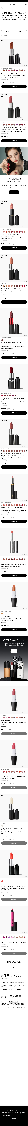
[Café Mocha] (6, 125)
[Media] (25, 717)
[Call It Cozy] (6, 286)
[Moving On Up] (14, 232)
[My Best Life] (6, 232)
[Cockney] (14, 70)
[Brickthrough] (17, 232)
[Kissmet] (2, 881)
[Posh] (25, 559)
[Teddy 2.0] (12, 772)
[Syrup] (25, 70)
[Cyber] (14, 717)
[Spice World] (12, 505)
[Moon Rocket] (22, 937)
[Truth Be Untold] (14, 286)
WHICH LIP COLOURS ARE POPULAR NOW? (11, 997)
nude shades (20, 1007)
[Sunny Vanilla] (20, 70)
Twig (2, 986)
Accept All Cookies (14, 1123)
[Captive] (9, 717)
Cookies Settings (14, 1118)
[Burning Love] (25, 772)
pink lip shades (13, 1001)
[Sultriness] (22, 232)
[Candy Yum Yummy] (4, 937)
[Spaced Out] (12, 937)
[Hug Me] (12, 70)
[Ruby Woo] (22, 125)
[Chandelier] (20, 937)
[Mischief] (17, 559)
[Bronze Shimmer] (2, 613)
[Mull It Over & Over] (4, 559)
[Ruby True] (22, 559)
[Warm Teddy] (12, 451)
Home (2, 25)
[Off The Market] (9, 232)
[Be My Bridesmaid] (4, 232)
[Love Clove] (9, 505)
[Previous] (1, 70)
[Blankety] (12, 286)
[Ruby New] (20, 232)
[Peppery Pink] (14, 505)
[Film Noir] (22, 717)
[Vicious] (9, 559)
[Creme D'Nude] (4, 286)
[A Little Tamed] (4, 772)
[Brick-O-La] (10, 396)
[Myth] (9, 286)
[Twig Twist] (4, 125)
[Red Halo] (25, 937)
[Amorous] (4, 717)
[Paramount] (20, 286)
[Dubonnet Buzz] (12, 232)
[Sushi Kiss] (17, 717)
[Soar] (17, 451)
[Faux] (20, 717)
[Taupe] (9, 451)
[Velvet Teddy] (12, 125)
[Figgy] (17, 70)
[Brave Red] (22, 286)
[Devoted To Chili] (4, 505)
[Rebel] (13, 396)
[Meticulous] (6, 559)
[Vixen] (20, 559)
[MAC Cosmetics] (14, 4)
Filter (7, 31)
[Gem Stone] (17, 937)
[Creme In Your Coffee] (8, 396)
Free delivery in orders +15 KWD (14, 1)
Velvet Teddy (18, 984)
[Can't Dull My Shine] (4, 70)
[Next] (26, 70)
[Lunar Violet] (9, 937)
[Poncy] (12, 559)
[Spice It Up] (6, 70)
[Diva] (20, 125)
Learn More (13, 967)
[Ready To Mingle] (25, 232)
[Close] (26, 1108)
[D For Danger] (25, 125)
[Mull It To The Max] (6, 451)
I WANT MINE (14, 192)
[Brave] (6, 717)
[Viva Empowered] (2, 340)
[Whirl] (14, 451)
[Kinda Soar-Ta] (14, 772)
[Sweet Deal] (22, 451)
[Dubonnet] (5, 396)
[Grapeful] (6, 937)
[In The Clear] (2, 826)
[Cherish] (12, 717)
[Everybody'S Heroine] (17, 125)
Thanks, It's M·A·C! (6, 1004)
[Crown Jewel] (14, 937)
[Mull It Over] (25, 505)
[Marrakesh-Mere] (20, 505)
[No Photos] (9, 70)
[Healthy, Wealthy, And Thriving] (17, 772)
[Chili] (9, 125)
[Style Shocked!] (20, 772)
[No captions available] (14, 658)
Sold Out (14, 733)
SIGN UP (14, 651)
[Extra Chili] (14, 559)
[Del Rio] (17, 286)
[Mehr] (14, 125)
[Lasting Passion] (6, 772)
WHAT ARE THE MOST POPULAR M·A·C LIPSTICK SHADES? (11, 976)
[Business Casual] (22, 70)
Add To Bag (14, 86)
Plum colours (8, 1006)
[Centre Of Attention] (25, 286)
